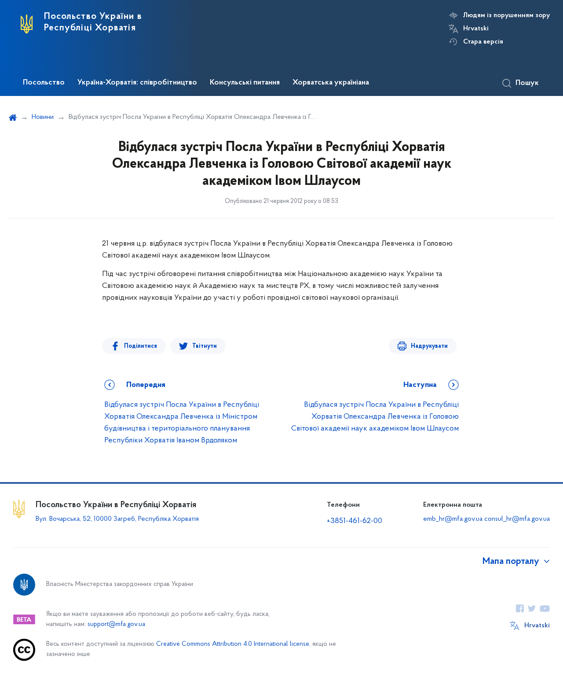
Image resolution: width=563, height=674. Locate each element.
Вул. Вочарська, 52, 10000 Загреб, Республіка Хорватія (117, 519)
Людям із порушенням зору (506, 15)
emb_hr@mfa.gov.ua (453, 519)
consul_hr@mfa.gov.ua (517, 519)
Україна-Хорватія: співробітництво (137, 83)
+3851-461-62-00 (354, 521)
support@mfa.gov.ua (116, 624)
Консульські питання (245, 83)
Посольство (44, 83)
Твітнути (204, 346)
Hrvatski (476, 28)
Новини (43, 117)
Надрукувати (429, 346)
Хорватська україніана (330, 83)
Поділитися (140, 346)
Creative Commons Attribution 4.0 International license (232, 644)
